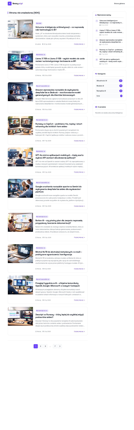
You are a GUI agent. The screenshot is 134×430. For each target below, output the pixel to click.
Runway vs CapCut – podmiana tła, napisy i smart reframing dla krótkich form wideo (58, 125)
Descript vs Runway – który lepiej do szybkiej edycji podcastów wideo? (59, 316)
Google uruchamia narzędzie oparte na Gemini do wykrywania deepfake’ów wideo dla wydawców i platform (58, 189)
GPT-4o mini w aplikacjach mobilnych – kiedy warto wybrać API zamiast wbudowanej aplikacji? (59, 156)
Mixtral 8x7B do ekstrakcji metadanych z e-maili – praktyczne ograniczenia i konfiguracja (58, 253)
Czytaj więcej (78, 44)
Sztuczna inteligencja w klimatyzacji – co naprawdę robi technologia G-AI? (59, 28)
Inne (39, 23)
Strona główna (119, 3)
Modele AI (41, 54)
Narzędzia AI (42, 120)
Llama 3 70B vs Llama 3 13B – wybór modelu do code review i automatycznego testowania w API (59, 59)
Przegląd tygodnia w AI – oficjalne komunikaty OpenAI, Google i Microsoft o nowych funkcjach (57, 284)
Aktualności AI (43, 86)
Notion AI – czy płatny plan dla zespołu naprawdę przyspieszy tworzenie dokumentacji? (58, 221)
